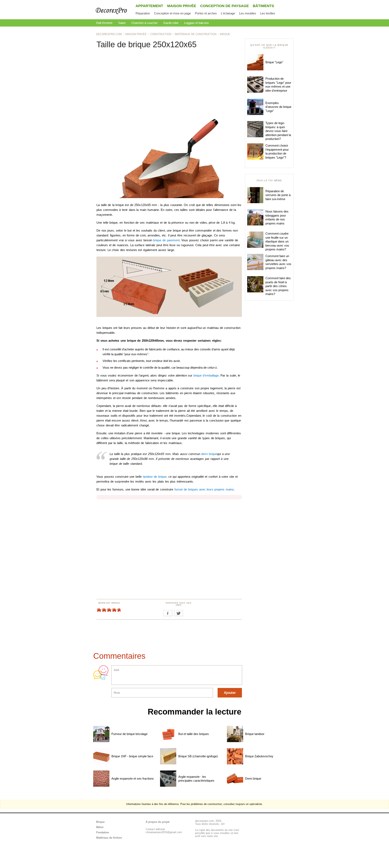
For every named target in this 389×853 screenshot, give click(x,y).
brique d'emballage (206, 375)
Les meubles (247, 13)
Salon (122, 23)
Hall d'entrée (104, 23)
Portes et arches (206, 13)
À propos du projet (157, 821)
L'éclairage (228, 13)
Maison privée (181, 6)
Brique (100, 821)
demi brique (209, 454)
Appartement (149, 6)
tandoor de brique (155, 476)
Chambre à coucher (144, 23)
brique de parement (166, 240)
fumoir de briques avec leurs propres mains (204, 489)
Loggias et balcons (196, 23)
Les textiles (267, 13)
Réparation (143, 13)
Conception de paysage (224, 6)
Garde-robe (170, 23)
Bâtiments (263, 6)
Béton (100, 827)
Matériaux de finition (109, 837)
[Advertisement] (169, 82)
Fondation (102, 832)
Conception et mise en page (172, 13)
